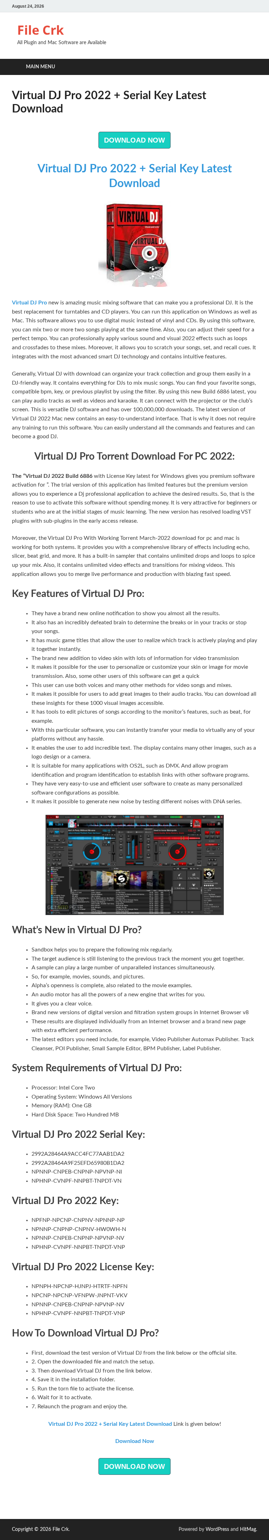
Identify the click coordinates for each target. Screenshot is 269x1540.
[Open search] (250, 67)
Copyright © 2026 (32, 1529)
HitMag (248, 1529)
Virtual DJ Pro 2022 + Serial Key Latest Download (110, 1424)
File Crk (40, 30)
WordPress (217, 1529)
